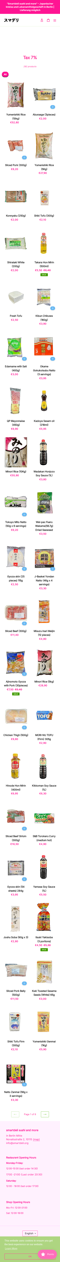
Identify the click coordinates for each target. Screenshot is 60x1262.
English (29, 1233)
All (5, 74)
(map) (36, 1139)
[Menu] (55, 20)
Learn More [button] (11, 1248)
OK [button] (30, 1256)
